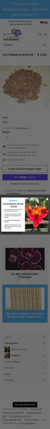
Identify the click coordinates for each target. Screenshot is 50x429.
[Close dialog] (47, 199)
